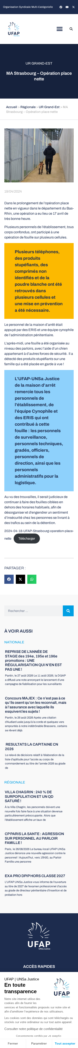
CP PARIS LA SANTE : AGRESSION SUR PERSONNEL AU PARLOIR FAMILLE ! (34, 838)
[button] (60, 29)
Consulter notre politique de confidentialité (33, 1029)
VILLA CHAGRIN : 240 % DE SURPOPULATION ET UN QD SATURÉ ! (29, 796)
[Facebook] (60, 7)
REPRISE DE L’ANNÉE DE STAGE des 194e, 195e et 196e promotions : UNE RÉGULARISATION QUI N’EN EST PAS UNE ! (33, 661)
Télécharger (26, 538)
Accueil (11, 107)
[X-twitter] (73, 7)
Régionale (28, 107)
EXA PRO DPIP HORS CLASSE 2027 (35, 876)
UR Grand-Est (39, 63)
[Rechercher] (68, 610)
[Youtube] (67, 7)
